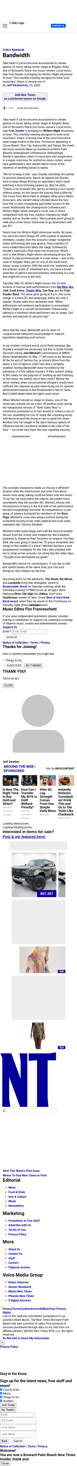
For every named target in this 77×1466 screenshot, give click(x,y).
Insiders (8, 1401)
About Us (14, 1249)
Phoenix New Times (21, 1296)
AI (48, 1308)
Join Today (8, 1405)
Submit (17, 1441)
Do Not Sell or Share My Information (26, 1338)
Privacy (45, 642)
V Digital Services (19, 1300)
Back (4, 1441)
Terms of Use (17, 1229)
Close (5, 1463)
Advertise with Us (19, 1225)
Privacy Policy (17, 1234)
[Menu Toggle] (5, 26)
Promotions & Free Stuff (24, 1220)
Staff (11, 1258)
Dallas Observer (18, 1282)
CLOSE (8, 685)
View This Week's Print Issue (21, 1171)
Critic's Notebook (13, 49)
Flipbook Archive (19, 1267)
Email (7, 631)
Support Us (58, 26)
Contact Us (15, 1253)
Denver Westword (19, 1287)
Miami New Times (20, 1291)
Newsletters (16, 1205)
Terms (34, 642)
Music (12, 1201)
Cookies (25, 1308)
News (12, 1187)
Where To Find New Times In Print (25, 1175)
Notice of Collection (15, 642)
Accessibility (39, 1308)
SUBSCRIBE (13, 665)
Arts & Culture (17, 1196)
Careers (13, 1262)
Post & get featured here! (24, 837)
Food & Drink (16, 1192)
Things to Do (11, 1397)
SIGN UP (11, 637)
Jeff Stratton (15, 85)
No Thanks (8, 1409)
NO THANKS (33, 665)
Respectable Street (15, 586)
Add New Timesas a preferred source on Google (25, 96)
